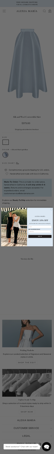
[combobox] (39, 231)
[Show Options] (50, 231)
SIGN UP (40, 236)
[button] (46, 446)
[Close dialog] (51, 209)
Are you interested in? (34, 229)
